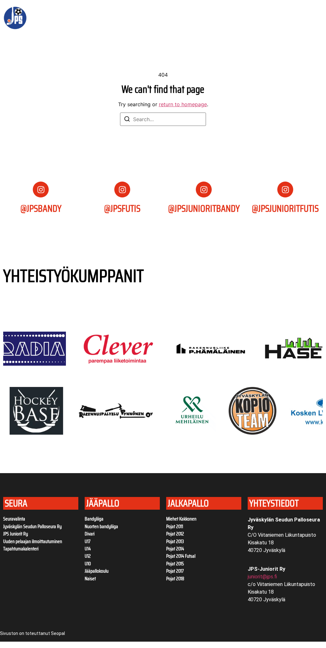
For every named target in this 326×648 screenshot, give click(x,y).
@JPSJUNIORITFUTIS (285, 208)
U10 (88, 564)
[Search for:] (163, 119)
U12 (88, 556)
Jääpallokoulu (97, 571)
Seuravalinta (14, 519)
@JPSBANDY (40, 208)
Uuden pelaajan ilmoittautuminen (32, 541)
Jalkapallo (68, 25)
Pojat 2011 (174, 526)
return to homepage (183, 104)
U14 (88, 549)
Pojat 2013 (175, 541)
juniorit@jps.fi (262, 577)
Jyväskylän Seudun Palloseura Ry (32, 526)
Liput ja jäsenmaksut (136, 10)
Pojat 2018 (175, 579)
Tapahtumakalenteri (21, 549)
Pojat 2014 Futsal (180, 556)
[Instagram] (41, 189)
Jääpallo (178, 10)
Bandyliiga (94, 519)
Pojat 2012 (175, 534)
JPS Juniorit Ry (15, 534)
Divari (90, 534)
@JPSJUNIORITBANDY (204, 208)
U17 (87, 541)
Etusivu (64, 10)
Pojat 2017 (175, 571)
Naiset (90, 579)
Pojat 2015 (175, 564)
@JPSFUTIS (122, 208)
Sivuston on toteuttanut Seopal (32, 633)
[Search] (127, 120)
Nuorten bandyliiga (101, 526)
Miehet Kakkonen (181, 519)
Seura (88, 10)
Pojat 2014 (175, 549)
